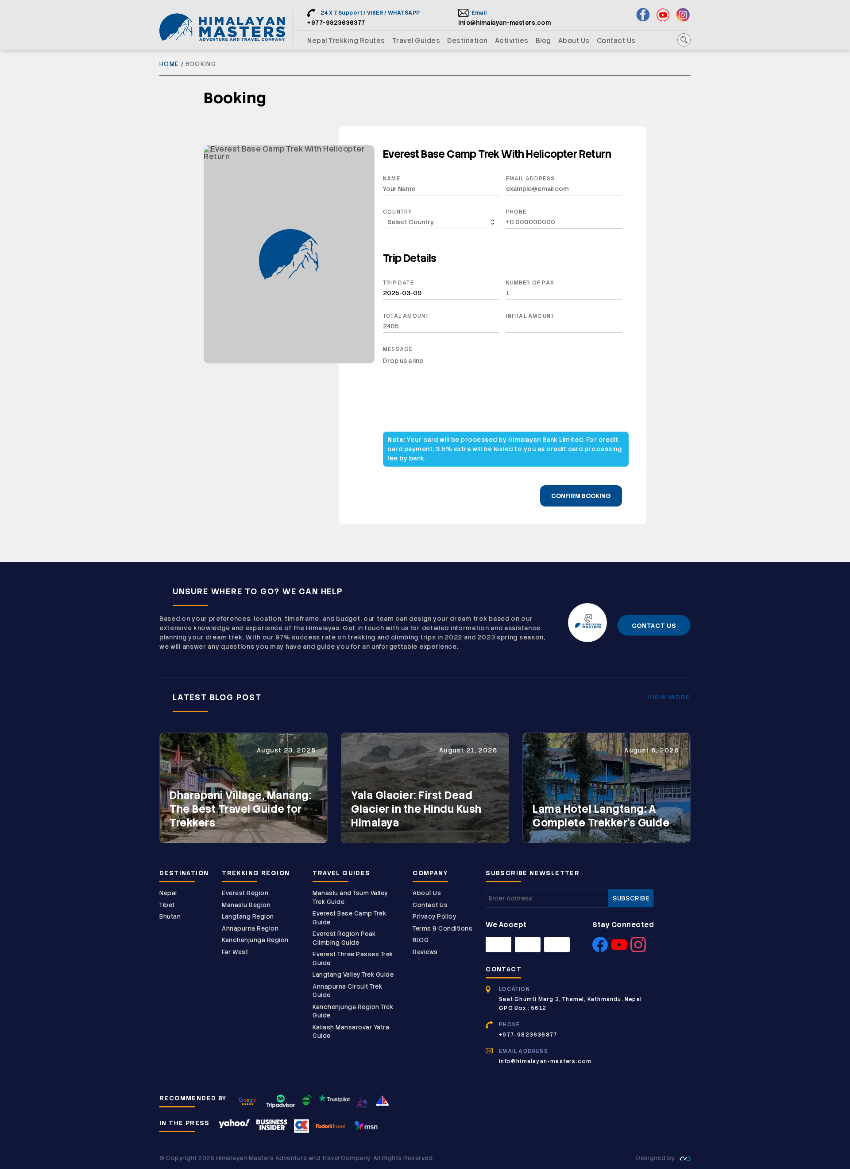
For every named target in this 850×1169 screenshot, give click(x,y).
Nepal (168, 893)
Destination (467, 41)
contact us (654, 626)
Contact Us (616, 41)
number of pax (530, 282)
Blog (543, 41)
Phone (516, 211)
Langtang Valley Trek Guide (353, 974)
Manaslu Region (246, 905)
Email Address (530, 178)
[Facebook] (600, 950)
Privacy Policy (434, 916)
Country (397, 211)
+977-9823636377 (336, 23)
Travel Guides (416, 41)
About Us (574, 41)
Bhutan (170, 916)
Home (169, 64)
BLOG (421, 940)
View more (669, 697)
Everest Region (245, 893)
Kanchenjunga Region (255, 940)
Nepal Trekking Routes (346, 41)
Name (391, 178)
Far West (235, 952)
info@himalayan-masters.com (504, 23)
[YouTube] (619, 950)
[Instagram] (638, 950)
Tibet (167, 905)
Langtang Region (248, 916)
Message (398, 349)
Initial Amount (530, 316)
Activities (512, 41)
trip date (398, 282)
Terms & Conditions (442, 928)
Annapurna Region (250, 928)
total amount (406, 316)
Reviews (425, 952)
